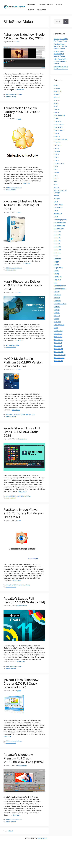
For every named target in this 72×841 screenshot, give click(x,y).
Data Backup (58, 127)
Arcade (56, 103)
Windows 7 (58, 343)
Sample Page (31, 4)
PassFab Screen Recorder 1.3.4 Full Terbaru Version (60, 46)
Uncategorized (59, 325)
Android (57, 94)
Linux (56, 202)
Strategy (57, 313)
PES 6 (56, 256)
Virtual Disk (58, 334)
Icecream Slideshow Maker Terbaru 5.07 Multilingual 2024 (23, 205)
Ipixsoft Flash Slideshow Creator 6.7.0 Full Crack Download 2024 (21, 683)
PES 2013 (57, 232)
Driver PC (57, 142)
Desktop (57, 136)
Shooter (56, 292)
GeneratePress (42, 838)
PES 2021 (57, 253)
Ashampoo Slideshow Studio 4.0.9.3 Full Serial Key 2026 (24, 36)
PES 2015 (57, 238)
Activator (57, 88)
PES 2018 (57, 247)
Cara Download (59, 115)
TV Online (57, 322)
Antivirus (57, 100)
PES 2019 (57, 250)
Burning (56, 112)
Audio (56, 106)
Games (56, 172)
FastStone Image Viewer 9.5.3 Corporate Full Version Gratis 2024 (24, 513)
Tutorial (56, 319)
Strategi (56, 310)
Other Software (59, 226)
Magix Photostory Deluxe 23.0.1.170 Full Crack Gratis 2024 (23, 285)
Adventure (57, 91)
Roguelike (57, 280)
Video (33, 414)
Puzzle (56, 271)
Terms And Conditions (46, 4)
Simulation (57, 295)
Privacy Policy (41, 10)
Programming (58, 268)
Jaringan (57, 199)
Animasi (57, 97)
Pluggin (56, 262)
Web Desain (58, 337)
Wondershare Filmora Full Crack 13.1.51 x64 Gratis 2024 (22, 431)
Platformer (57, 259)
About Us (59, 4)
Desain (56, 133)
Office (56, 217)
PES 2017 (57, 244)
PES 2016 (57, 241)
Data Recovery (59, 130)
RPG (55, 283)
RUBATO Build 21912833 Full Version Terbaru (59, 54)
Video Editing (58, 331)
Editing (8, 414)
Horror (56, 178)
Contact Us (30, 10)
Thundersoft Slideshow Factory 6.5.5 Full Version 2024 (22, 111)
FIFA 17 (56, 154)
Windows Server (59, 355)
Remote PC (58, 277)
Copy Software (59, 124)
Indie (55, 184)
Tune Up (57, 316)
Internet (56, 187)
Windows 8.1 (58, 349)
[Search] (65, 21)
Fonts (56, 166)
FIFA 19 (56, 160)
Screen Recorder (60, 286)
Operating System (60, 220)
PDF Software (59, 229)
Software (19, 94)
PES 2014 (57, 235)
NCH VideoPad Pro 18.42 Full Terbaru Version (60, 61)
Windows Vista (59, 358)
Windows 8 (58, 346)
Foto (7, 345)
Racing (56, 274)
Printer (56, 265)
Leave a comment (11, 96)
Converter (57, 121)
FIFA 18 (56, 157)
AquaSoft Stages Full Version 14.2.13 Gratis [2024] (24, 600)
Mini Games (58, 208)
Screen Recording (60, 289)
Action (56, 85)
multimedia (17, 414)
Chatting (57, 118)
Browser (57, 109)
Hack (56, 175)
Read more (20, 90)
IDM (55, 181)
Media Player (58, 205)
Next (10, 831)
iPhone (56, 196)
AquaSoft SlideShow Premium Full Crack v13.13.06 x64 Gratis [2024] (24, 758)
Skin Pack (57, 301)
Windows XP (58, 361)
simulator (57, 298)
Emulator (57, 151)
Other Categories (60, 223)
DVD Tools (57, 145)
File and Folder (59, 163)
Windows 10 (58, 340)
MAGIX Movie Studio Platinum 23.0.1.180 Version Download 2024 (23, 362)
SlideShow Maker (11, 94)
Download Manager (61, 139)
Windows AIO (58, 352)
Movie (56, 211)
